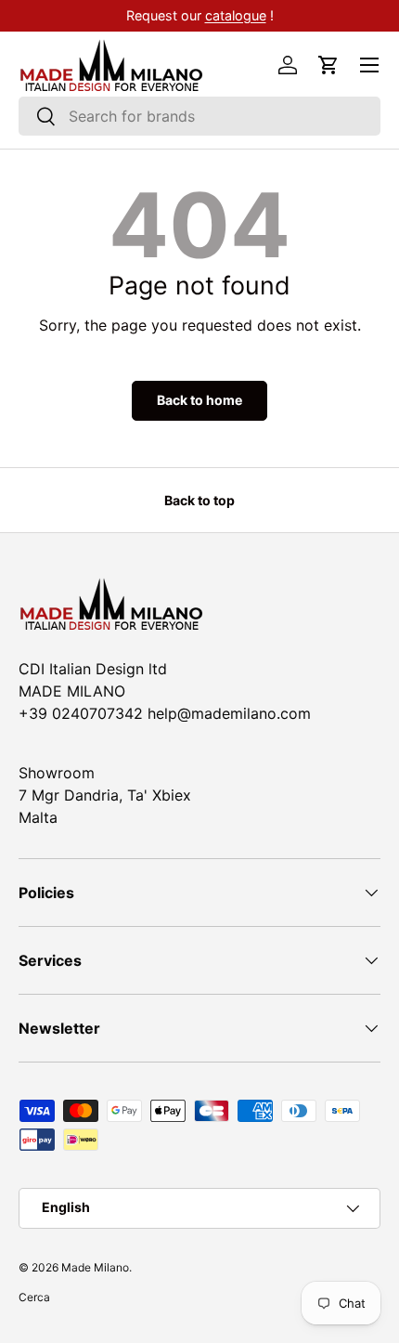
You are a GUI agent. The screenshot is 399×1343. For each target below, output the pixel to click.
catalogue (235, 15)
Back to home (199, 400)
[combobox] (199, 116)
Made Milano (95, 1267)
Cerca (34, 1297)
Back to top (199, 500)
